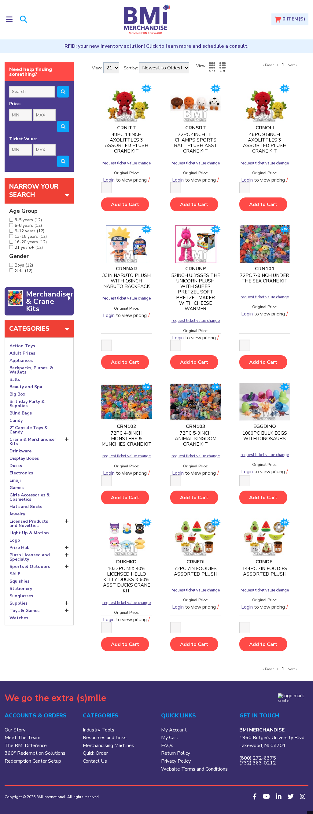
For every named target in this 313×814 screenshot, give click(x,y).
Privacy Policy (176, 761)
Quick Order (95, 753)
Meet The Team (22, 737)
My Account (174, 730)
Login (109, 315)
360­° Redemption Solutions (35, 753)
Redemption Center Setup (33, 761)
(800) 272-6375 (257, 758)
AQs (168, 745)
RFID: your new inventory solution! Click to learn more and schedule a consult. (156, 46)
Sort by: (131, 68)
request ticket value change (126, 163)
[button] (9, 19)
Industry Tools (98, 730)
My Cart (169, 737)
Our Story (15, 730)
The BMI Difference (26, 745)
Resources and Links (105, 737)
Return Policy (175, 753)
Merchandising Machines (108, 745)
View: (97, 68)
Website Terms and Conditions (194, 769)
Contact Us (95, 761)
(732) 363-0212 (257, 763)
